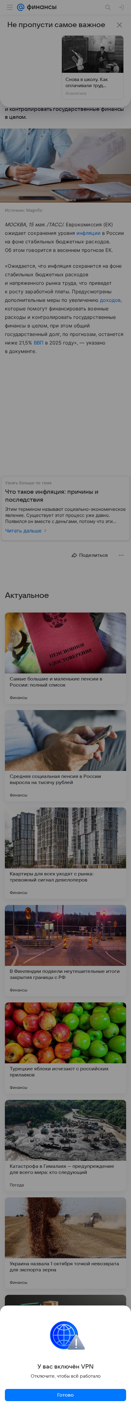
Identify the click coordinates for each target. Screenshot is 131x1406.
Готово (65, 1395)
